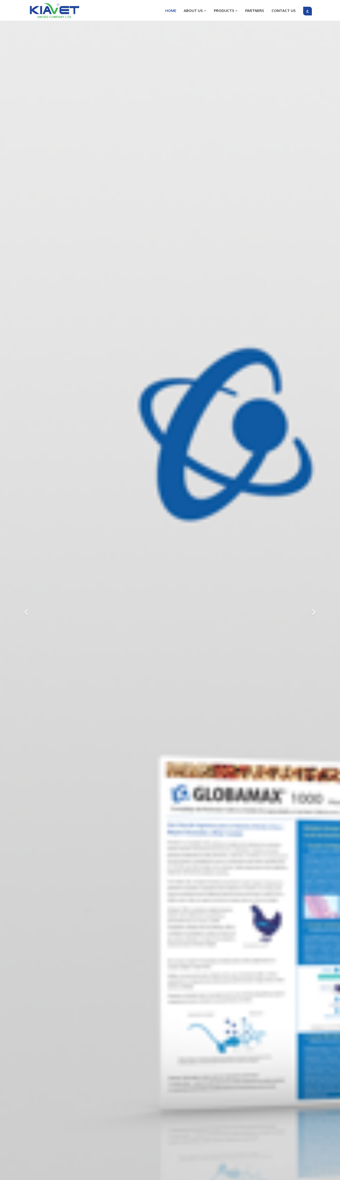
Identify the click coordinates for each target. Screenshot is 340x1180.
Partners (254, 10)
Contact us (284, 10)
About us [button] (194, 10)
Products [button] (224, 10)
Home (170, 10)
